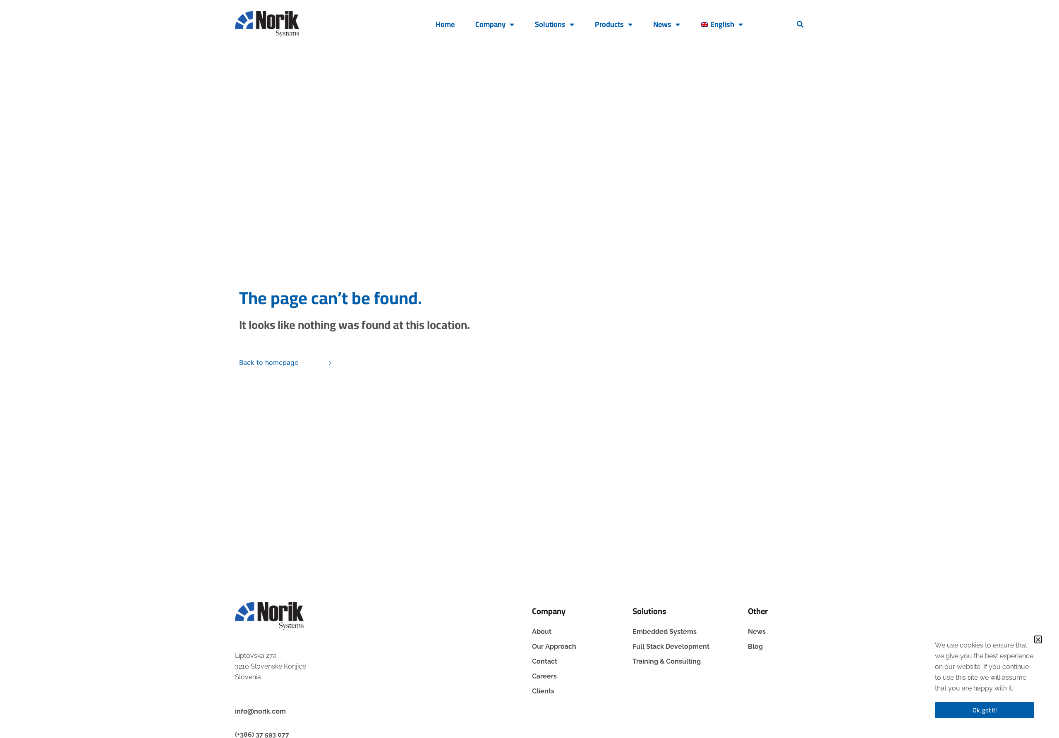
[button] (800, 24)
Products (609, 24)
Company (490, 24)
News (662, 24)
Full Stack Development (671, 646)
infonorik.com (260, 711)
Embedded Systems (665, 632)
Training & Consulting (667, 661)
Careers (544, 676)
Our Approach (554, 646)
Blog (755, 646)
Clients (543, 691)
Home (445, 24)
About (541, 632)
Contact (544, 661)
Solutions (550, 24)
